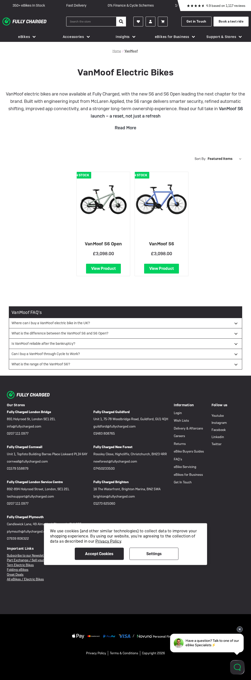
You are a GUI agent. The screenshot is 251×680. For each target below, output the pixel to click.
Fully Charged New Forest (112, 447)
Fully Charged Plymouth (25, 517)
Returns (180, 444)
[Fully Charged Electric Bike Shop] (34, 21)
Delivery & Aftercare (188, 428)
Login (178, 413)
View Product (103, 268)
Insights (123, 37)
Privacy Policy (96, 653)
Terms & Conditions (124, 653)
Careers (179, 436)
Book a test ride (231, 21)
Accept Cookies (99, 553)
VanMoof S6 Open (103, 244)
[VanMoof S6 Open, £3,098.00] (103, 199)
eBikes (24, 37)
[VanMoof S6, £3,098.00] (161, 199)
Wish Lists (181, 420)
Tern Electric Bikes (20, 565)
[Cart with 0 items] (163, 21)
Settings (154, 553)
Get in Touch (196, 21)
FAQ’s (178, 459)
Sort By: (200, 159)
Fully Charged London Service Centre (35, 482)
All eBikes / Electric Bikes (25, 579)
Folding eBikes (17, 570)
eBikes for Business (172, 37)
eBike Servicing (185, 467)
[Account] (138, 21)
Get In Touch (183, 482)
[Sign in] (150, 21)
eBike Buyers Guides (189, 451)
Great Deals (15, 575)
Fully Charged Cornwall (24, 447)
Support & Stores (221, 37)
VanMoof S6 (161, 244)
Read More (125, 128)
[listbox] (225, 158)
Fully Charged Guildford (111, 412)
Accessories (73, 37)
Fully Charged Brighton (111, 482)
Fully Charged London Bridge (29, 412)
